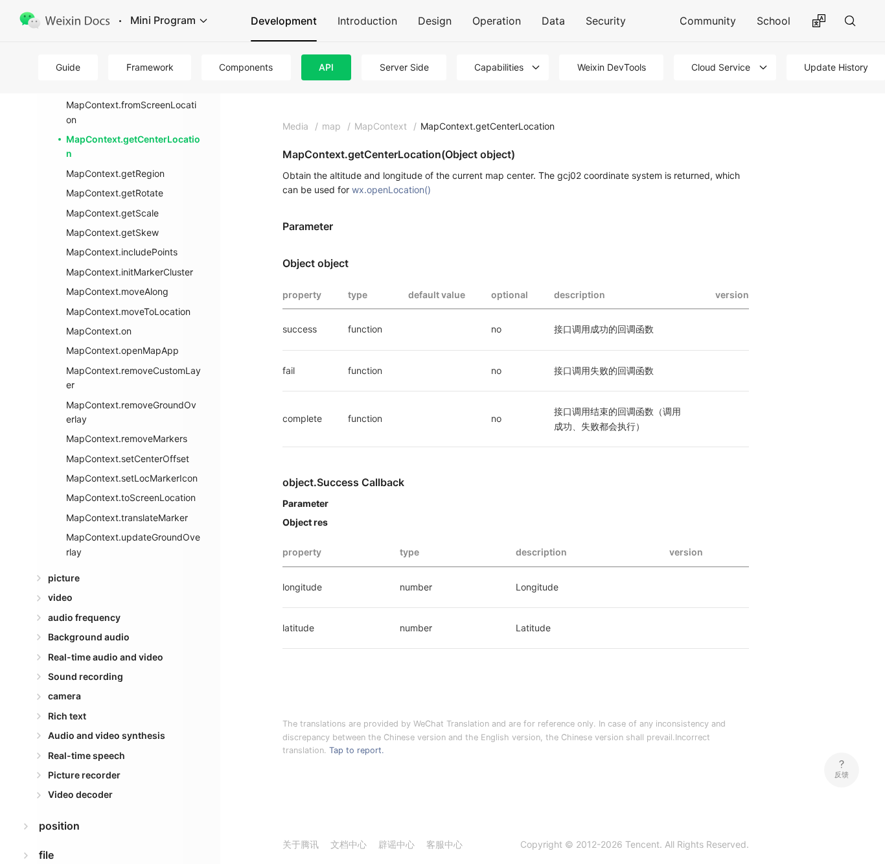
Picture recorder (84, 774)
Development (284, 20)
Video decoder (80, 794)
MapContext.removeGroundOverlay (131, 412)
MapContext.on (99, 330)
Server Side (404, 67)
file (46, 854)
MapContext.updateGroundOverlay (133, 544)
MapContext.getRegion (115, 173)
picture (64, 577)
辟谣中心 (396, 844)
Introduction (367, 20)
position (59, 825)
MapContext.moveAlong (117, 291)
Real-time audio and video (105, 656)
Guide (68, 67)
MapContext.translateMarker (127, 517)
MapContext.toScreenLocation (131, 497)
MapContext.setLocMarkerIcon (132, 478)
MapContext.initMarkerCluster (129, 271)
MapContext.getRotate (114, 192)
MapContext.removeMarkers (126, 438)
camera (64, 695)
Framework (150, 67)
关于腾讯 (300, 844)
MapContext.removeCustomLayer (133, 377)
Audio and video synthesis (106, 735)
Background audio (89, 636)
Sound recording (85, 676)
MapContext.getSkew (112, 232)
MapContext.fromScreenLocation (131, 111)
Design (435, 20)
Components (246, 67)
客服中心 (444, 844)
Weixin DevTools (611, 67)
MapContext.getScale (112, 212)
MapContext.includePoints (122, 251)
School (773, 20)
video (60, 597)
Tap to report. (356, 750)
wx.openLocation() (391, 189)
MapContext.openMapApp (122, 350)
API (326, 67)
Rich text (67, 715)
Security (606, 20)
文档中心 (348, 844)
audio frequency (84, 617)
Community (708, 20)
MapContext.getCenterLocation (133, 146)
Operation (496, 20)
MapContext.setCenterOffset (127, 458)
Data (553, 20)
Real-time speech (86, 755)
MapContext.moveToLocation (128, 311)
